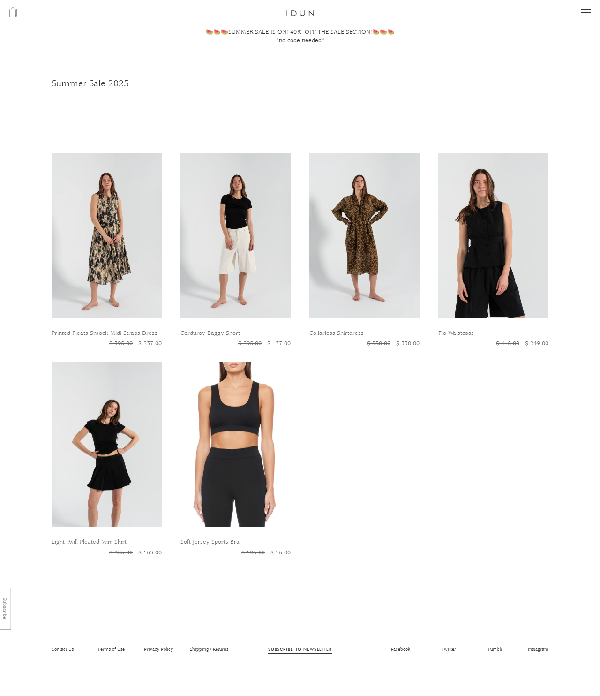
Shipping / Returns (209, 649)
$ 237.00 (135, 343)
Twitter (448, 649)
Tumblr (495, 649)
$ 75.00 (266, 552)
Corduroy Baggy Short (210, 333)
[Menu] (586, 12)
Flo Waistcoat (455, 333)
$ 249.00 (522, 343)
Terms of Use (111, 649)
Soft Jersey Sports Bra (210, 541)
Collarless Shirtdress (336, 333)
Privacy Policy (158, 649)
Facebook (400, 649)
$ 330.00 (393, 343)
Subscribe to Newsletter (300, 648)
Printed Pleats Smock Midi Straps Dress (105, 333)
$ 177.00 (264, 343)
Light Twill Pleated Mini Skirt (89, 541)
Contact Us (63, 649)
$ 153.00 (135, 552)
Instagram (538, 649)
